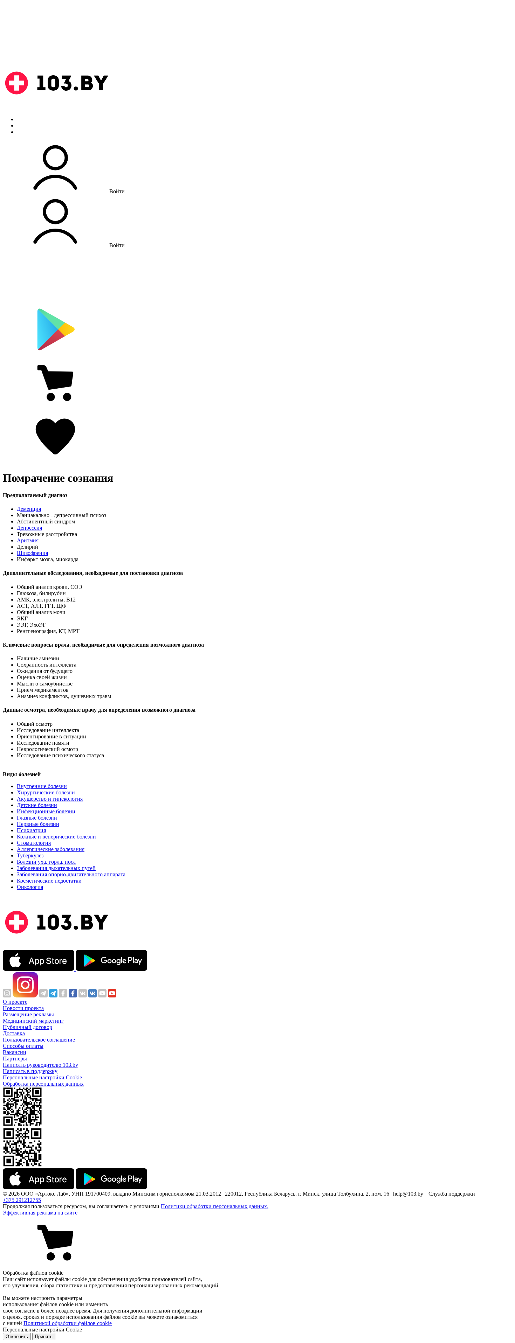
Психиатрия (31, 830)
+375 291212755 (22, 1200)
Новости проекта (23, 1008)
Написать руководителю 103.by (40, 1065)
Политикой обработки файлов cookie (67, 1323)
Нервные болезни (38, 824)
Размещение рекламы (28, 1014)
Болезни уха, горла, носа (46, 862)
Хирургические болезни (46, 792)
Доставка (14, 1033)
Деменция (29, 509)
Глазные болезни (37, 818)
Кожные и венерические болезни (56, 837)
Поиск (24, 119)
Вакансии (14, 1052)
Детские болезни (37, 805)
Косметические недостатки (49, 881)
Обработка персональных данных (43, 1084)
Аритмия (28, 540)
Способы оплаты (23, 1046)
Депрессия (29, 528)
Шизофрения (32, 553)
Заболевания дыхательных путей (56, 868)
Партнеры (15, 1059)
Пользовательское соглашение (39, 1040)
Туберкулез (30, 855)
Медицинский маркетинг (33, 1021)
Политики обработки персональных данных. (214, 1206)
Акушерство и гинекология (50, 799)
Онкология (30, 887)
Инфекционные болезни (46, 811)
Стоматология (34, 843)
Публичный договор (27, 1027)
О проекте (15, 1002)
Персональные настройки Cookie (42, 1077)
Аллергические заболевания (50, 849)
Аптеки (26, 125)
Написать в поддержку (30, 1071)
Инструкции (32, 132)
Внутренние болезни (42, 786)
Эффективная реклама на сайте (40, 1213)
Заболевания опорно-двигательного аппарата (71, 874)
